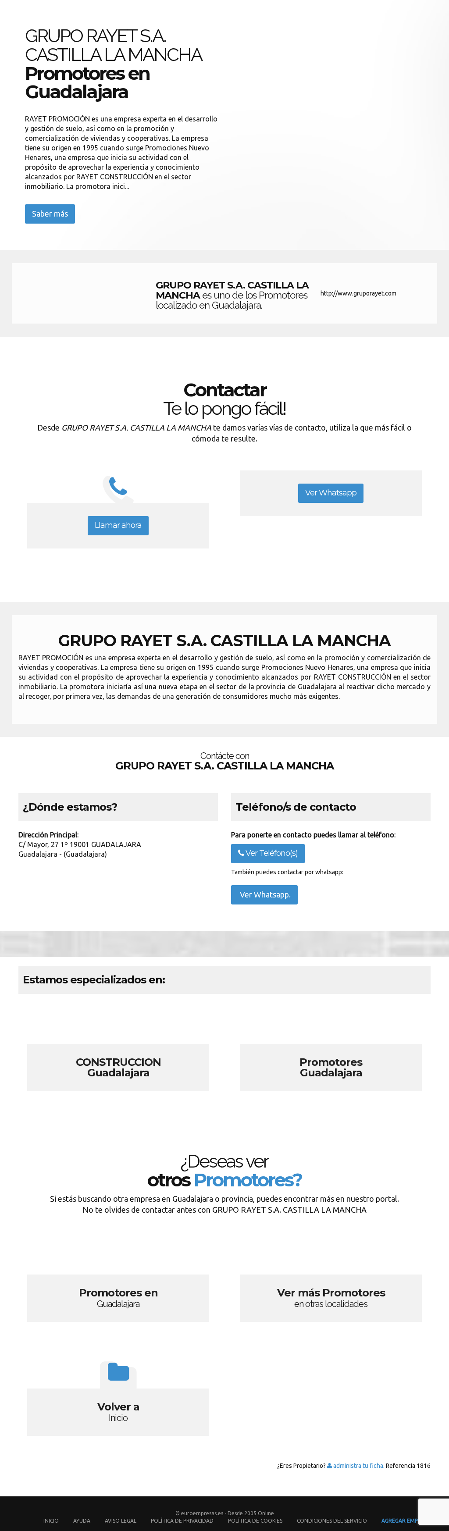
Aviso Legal (120, 1521)
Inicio (51, 1521)
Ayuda (81, 1521)
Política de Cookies (255, 1521)
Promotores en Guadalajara (118, 1281)
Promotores (331, 1051)
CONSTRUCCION (118, 1051)
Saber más (50, 213)
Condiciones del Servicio (332, 1521)
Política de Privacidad (183, 1521)
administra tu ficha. (358, 1465)
